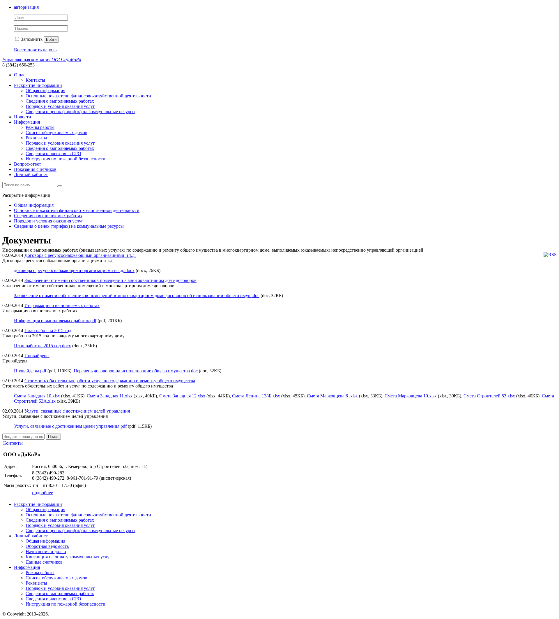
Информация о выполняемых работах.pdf (55, 320)
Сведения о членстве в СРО (53, 153)
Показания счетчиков (35, 169)
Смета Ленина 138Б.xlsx (256, 395)
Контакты (35, 80)
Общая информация (45, 90)
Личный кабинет (31, 174)
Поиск (53, 436)
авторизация (26, 7)
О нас (19, 74)
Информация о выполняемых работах (62, 305)
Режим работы (40, 127)
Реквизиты (36, 137)
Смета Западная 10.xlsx (37, 395)
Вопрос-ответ (27, 164)
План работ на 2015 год (47, 330)
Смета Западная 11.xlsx (109, 395)
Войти (51, 39)
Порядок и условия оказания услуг (60, 106)
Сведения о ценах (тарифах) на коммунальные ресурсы (80, 111)
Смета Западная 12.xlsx (182, 395)
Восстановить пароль (35, 49)
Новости (22, 116)
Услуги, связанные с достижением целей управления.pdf (70, 426)
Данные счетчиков (44, 562)
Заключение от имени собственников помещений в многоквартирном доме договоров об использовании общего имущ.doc (136, 295)
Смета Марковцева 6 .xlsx (332, 395)
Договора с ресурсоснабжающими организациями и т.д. (80, 255)
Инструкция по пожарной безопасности (65, 158)
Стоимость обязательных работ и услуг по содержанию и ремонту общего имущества (109, 380)
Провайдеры (36, 355)
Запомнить (31, 39)
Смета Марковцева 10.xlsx (411, 395)
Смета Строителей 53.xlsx (489, 395)
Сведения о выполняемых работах (60, 101)
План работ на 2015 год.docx (42, 345)
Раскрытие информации (38, 85)
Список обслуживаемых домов (56, 132)
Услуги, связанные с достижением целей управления (77, 410)
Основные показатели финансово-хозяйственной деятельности (88, 95)
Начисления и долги (46, 551)
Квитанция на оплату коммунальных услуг (69, 556)
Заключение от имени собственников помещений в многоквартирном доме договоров (110, 280)
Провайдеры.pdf (30, 370)
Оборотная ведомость (47, 546)
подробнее (42, 492)
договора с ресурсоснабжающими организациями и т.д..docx (74, 270)
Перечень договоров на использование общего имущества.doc (136, 370)
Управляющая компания (41, 59)
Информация (27, 122)
